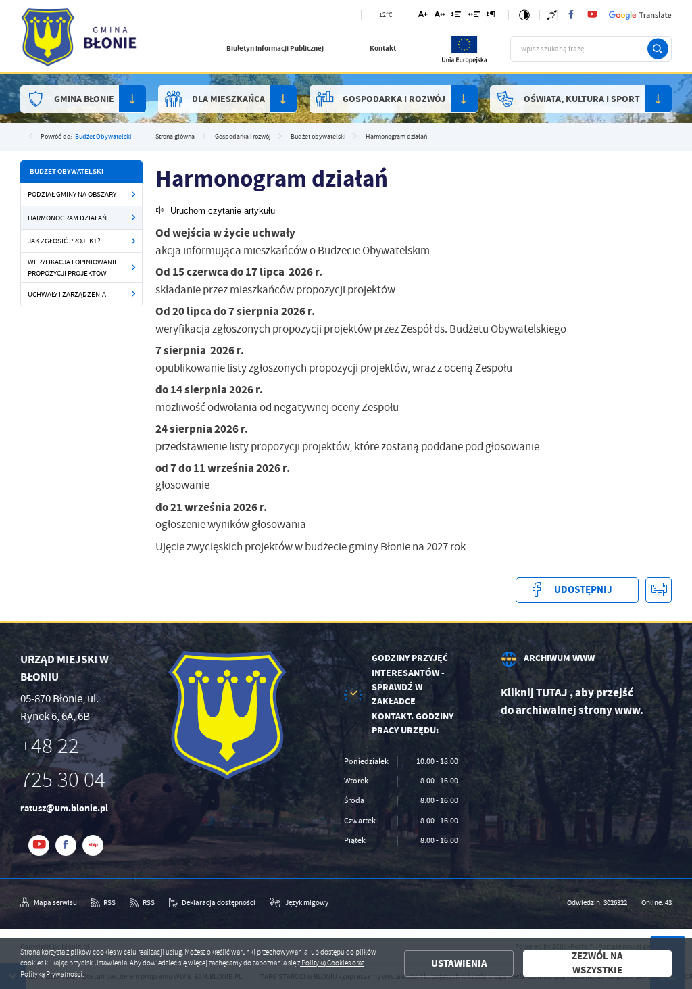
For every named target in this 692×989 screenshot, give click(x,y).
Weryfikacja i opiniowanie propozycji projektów (73, 267)
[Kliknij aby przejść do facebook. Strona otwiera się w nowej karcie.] (571, 15)
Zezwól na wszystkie (597, 963)
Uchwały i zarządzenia (67, 294)
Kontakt (383, 48)
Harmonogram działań (67, 217)
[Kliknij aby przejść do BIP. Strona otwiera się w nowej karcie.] (92, 845)
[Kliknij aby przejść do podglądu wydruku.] (658, 590)
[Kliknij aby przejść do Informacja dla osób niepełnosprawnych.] (551, 15)
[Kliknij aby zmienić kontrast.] (524, 15)
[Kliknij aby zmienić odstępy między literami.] (439, 16)
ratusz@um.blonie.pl (64, 808)
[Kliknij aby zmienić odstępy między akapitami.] (491, 16)
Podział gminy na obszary (72, 194)
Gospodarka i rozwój (394, 99)
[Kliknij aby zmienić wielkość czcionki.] (423, 16)
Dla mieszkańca (228, 99)
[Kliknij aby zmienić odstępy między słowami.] (474, 16)
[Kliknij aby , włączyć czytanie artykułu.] (215, 211)
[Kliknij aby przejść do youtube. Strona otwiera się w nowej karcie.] (592, 15)
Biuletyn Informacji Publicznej (275, 48)
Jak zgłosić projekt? (64, 240)
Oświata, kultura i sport (582, 99)
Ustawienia (459, 963)
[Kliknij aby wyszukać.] (657, 49)
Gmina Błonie (84, 99)
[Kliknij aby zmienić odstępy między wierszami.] (456, 16)
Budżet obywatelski (103, 136)
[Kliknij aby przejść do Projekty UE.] (465, 61)
